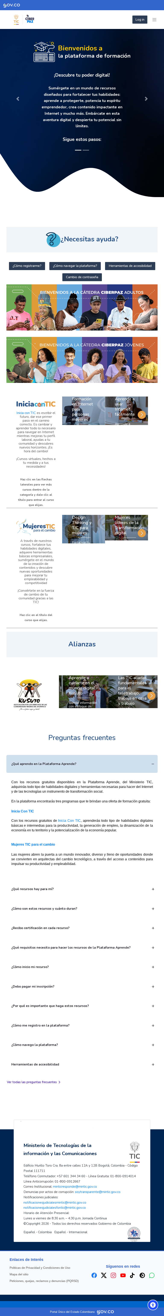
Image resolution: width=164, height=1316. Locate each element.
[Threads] (142, 1264)
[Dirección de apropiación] (38, 19)
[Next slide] (142, 403)
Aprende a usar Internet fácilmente (125, 395)
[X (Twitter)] (104, 1264)
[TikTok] (132, 1264)
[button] (17, 93)
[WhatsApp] (152, 1264)
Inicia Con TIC (22, 800)
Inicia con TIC (26, 401)
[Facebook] (94, 1264)
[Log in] (131, 19)
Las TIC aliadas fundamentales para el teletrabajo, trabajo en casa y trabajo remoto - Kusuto (132, 684)
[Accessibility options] (153, 1305)
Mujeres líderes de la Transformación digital (129, 513)
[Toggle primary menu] (154, 19)
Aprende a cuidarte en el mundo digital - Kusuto (83, 673)
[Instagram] (113, 1264)
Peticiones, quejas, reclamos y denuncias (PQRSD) (44, 1269)
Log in (139, 19)
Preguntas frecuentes (82, 726)
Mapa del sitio (19, 1262)
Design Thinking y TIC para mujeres (81, 513)
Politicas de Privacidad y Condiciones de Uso (40, 1256)
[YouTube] (123, 1264)
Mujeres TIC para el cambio (33, 833)
